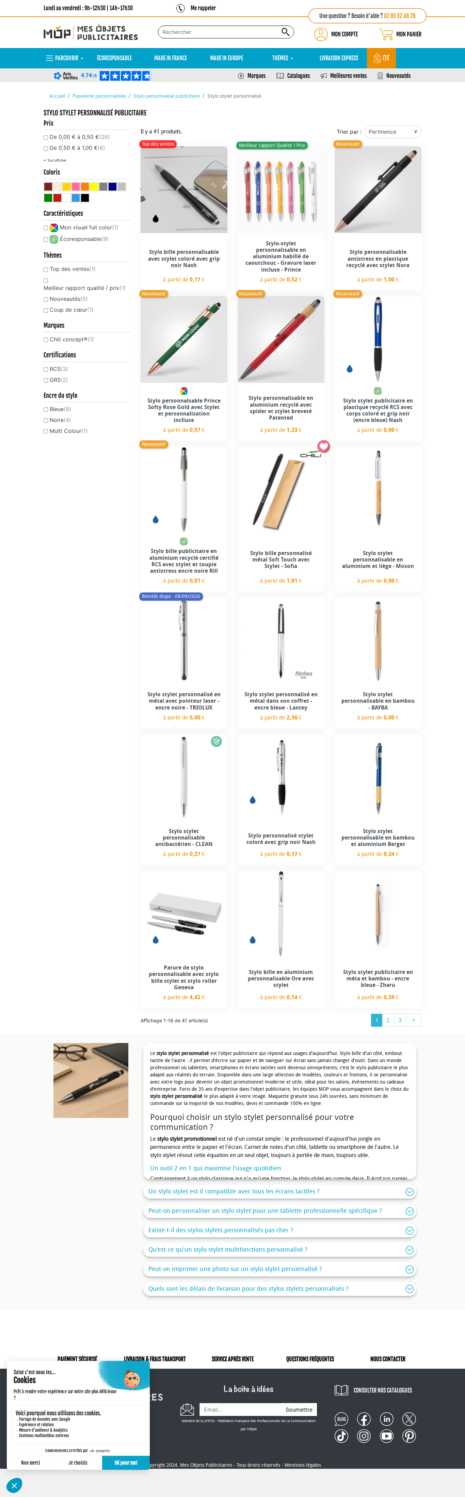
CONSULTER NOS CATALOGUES (383, 1390)
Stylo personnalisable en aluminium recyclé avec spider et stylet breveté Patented (280, 408)
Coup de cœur (72, 309)
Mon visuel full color (89, 227)
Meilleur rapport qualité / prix (85, 287)
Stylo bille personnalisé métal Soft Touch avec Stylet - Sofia (281, 559)
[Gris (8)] (103, 187)
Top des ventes (73, 268)
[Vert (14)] (48, 198)
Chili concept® (72, 339)
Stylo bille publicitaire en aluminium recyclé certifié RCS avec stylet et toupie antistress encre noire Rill (184, 561)
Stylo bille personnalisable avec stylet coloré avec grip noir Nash (184, 258)
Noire (60, 420)
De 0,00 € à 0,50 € (80, 136)
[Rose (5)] (76, 187)
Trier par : (349, 131)
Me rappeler (203, 8)
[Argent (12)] (122, 187)
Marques (256, 75)
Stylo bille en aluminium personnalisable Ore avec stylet (281, 978)
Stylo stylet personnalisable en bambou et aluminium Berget (378, 837)
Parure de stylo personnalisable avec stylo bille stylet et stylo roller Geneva (184, 977)
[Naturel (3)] (57, 187)
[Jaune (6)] (94, 187)
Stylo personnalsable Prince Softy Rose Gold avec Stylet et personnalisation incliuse (184, 410)
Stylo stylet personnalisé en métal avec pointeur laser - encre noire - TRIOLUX (184, 701)
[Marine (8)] (112, 187)
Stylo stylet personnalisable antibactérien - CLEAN (184, 837)
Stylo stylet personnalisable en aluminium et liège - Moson (378, 559)
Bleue (60, 409)
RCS (59, 368)
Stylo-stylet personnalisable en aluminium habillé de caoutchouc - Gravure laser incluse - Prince (280, 256)
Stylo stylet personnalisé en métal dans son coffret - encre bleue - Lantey (281, 701)
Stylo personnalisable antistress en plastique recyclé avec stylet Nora (378, 258)
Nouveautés (398, 75)
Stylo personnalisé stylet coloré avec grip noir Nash (281, 838)
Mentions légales (303, 1465)
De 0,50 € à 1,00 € (77, 147)
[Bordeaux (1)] (48, 187)
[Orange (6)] (85, 187)
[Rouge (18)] (57, 198)
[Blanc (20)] (66, 198)
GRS (59, 379)
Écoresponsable (84, 238)
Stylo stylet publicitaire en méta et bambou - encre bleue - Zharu (378, 978)
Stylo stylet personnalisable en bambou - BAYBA (378, 701)
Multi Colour (69, 430)
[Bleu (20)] (76, 198)
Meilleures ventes (348, 75)
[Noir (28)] (85, 198)
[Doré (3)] (66, 187)
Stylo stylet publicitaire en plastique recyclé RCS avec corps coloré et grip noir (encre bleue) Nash (378, 410)
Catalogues (298, 75)
